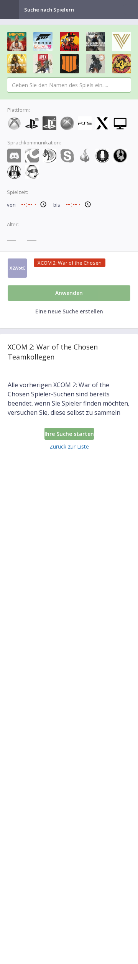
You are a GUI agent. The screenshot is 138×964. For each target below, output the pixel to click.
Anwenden (69, 292)
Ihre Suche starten (69, 433)
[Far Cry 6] (16, 41)
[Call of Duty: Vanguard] (121, 41)
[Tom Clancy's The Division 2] (95, 63)
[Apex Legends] (43, 63)
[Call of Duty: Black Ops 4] (69, 63)
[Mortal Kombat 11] (16, 63)
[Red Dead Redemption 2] (69, 41)
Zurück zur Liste (69, 446)
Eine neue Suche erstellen (69, 311)
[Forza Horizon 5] (43, 41)
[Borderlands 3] (121, 63)
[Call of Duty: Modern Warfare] (95, 41)
